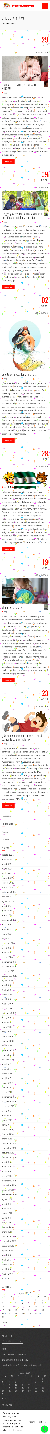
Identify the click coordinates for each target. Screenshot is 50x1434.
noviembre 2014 (9, 1185)
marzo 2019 (7, 1003)
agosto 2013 (7, 1250)
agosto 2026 (8, 854)
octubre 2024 (8, 896)
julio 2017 (6, 1064)
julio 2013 (6, 1255)
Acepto (32, 1421)
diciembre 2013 (9, 1236)
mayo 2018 (7, 1027)
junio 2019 (7, 989)
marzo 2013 (7, 1273)
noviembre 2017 (9, 1055)
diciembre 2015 (9, 1143)
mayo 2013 (7, 1264)
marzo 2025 (7, 878)
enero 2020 (7, 957)
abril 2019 (6, 999)
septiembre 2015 (9, 1157)
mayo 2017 (7, 1073)
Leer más (8, 161)
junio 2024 (7, 910)
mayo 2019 (7, 994)
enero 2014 (7, 1231)
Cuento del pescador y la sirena (19, 374)
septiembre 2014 (9, 1194)
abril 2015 (6, 1171)
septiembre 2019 (9, 976)
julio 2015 (6, 1162)
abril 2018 (6, 1031)
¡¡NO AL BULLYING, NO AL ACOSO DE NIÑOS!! (22, 87)
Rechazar (42, 1421)
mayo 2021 (7, 934)
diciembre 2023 (9, 920)
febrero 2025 (8, 882)
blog (5, 93)
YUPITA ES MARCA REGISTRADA (14, 1354)
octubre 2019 (8, 971)
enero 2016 (7, 1138)
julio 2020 (6, 948)
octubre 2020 (8, 943)
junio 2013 (6, 1259)
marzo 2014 (7, 1222)
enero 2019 (7, 1008)
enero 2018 (7, 1045)
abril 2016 (6, 1124)
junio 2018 (7, 1022)
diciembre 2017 (9, 1050)
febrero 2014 (8, 1227)
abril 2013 (6, 1269)
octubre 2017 (8, 1059)
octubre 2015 (8, 1152)
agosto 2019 (7, 980)
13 (22, 1306)
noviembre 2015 (9, 1148)
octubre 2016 (8, 1106)
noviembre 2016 (9, 1101)
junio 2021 (7, 929)
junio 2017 (7, 1069)
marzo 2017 (7, 1083)
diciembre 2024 (9, 892)
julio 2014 (6, 1204)
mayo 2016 (7, 1120)
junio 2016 (7, 1115)
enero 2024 (7, 915)
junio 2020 (7, 952)
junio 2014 (7, 1208)
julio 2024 (6, 906)
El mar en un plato (12, 607)
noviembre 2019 (9, 966)
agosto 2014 (7, 1199)
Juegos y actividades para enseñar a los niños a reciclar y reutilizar (22, 216)
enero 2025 (7, 887)
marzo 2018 (7, 1036)
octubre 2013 (8, 1246)
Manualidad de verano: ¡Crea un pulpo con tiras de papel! (21, 1365)
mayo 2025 (7, 868)
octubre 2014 (8, 1190)
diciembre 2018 (9, 1013)
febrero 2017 (8, 1087)
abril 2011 (6, 1278)
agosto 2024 (8, 901)
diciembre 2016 (9, 1096)
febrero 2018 (8, 1041)
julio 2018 (6, 1017)
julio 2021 (6, 924)
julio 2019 (6, 985)
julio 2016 (6, 1111)
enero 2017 (7, 1092)
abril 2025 (6, 873)
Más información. (15, 1430)
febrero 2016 (8, 1134)
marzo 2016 (7, 1129)
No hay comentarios (42, 53)
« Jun (4, 1322)
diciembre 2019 (9, 961)
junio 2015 (6, 1166)
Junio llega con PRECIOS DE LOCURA (15, 1359)
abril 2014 (6, 1218)
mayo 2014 (7, 1213)
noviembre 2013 (9, 1241)
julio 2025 (6, 864)
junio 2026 (7, 859)
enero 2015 (7, 1176)
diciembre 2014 (9, 1180)
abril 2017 (6, 1078)
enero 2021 (7, 938)
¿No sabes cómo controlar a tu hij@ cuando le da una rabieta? (22, 737)
